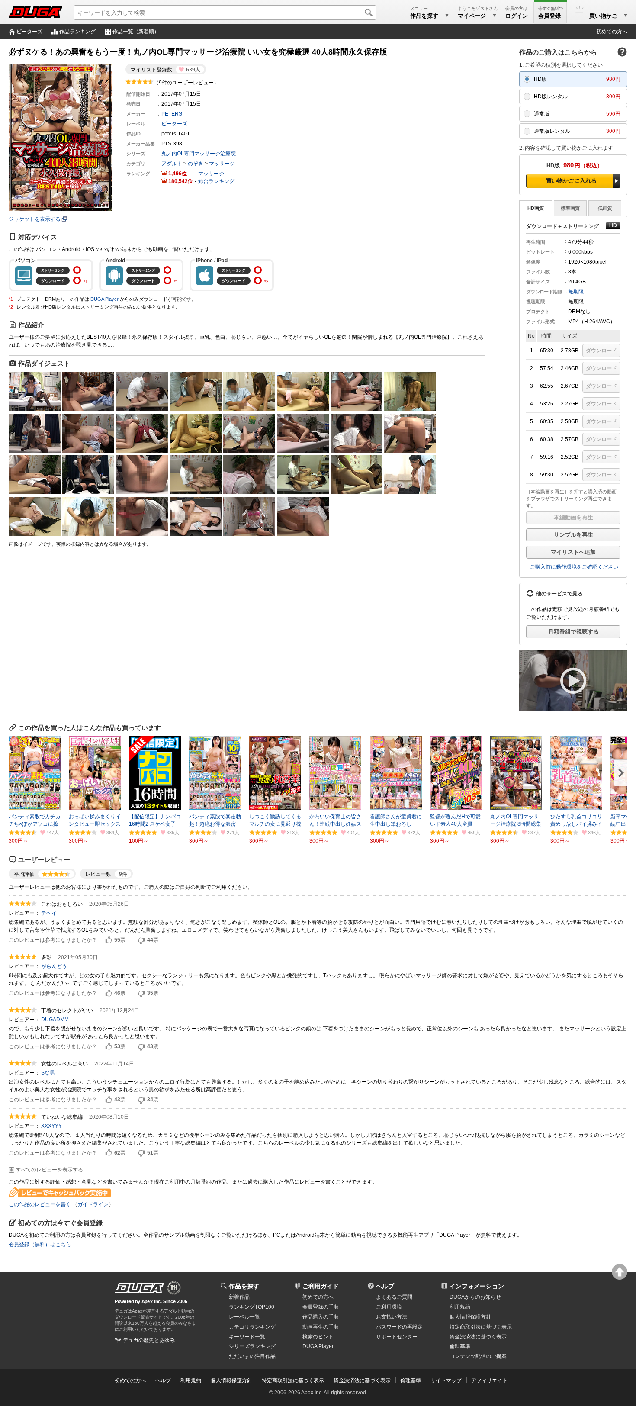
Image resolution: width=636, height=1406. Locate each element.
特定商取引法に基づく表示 (293, 1380)
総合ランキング (216, 181)
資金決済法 (478, 1337)
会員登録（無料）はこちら (40, 1245)
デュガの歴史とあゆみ (149, 1340)
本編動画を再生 (573, 517)
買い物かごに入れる (571, 180)
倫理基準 (460, 1346)
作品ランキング (77, 32)
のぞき (195, 164)
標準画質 (570, 208)
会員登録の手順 (320, 1307)
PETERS (171, 114)
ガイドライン (93, 1204)
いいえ (141, 940)
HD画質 (535, 208)
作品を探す (244, 1286)
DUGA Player (104, 299)
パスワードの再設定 (399, 1327)
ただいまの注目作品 (252, 1356)
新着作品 (239, 1297)
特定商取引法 (481, 1327)
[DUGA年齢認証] (139, 1288)
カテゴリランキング (252, 1327)
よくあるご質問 (394, 1297)
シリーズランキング (252, 1346)
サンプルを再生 (573, 534)
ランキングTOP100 (251, 1307)
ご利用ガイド (320, 1286)
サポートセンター (397, 1337)
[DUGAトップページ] (35, 12)
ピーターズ (29, 32)
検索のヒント (318, 1337)
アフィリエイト (489, 1380)
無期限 (576, 292)
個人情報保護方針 (470, 1317)
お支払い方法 (391, 1317)
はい (108, 940)
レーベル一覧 (244, 1317)
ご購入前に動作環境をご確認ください (574, 567)
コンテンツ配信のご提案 (478, 1356)
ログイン (516, 16)
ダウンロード (601, 350)
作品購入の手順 (320, 1317)
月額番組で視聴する (573, 631)
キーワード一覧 (247, 1337)
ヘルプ (385, 1286)
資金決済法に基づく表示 (362, 1380)
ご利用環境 (389, 1307)
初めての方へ (611, 32)
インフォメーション (477, 1286)
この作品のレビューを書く (40, 1204)
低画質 (605, 208)
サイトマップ (446, 1380)
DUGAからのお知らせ (475, 1297)
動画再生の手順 (320, 1327)
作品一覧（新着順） (135, 32)
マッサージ (222, 164)
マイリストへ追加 (573, 552)
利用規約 (460, 1307)
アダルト (171, 164)
